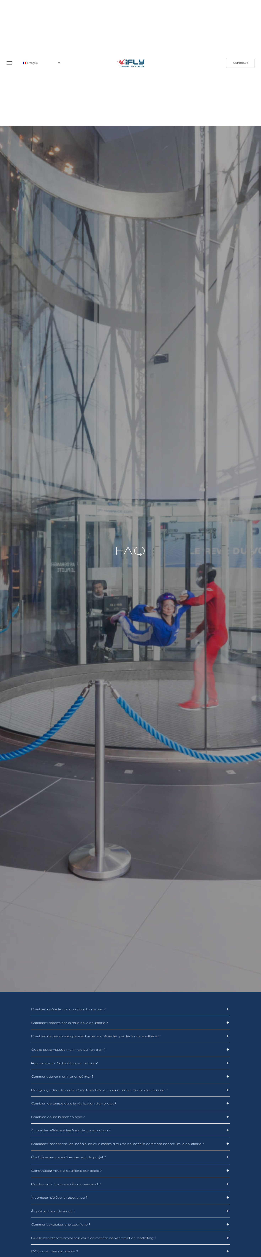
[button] (240, 63)
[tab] (130, 1009)
